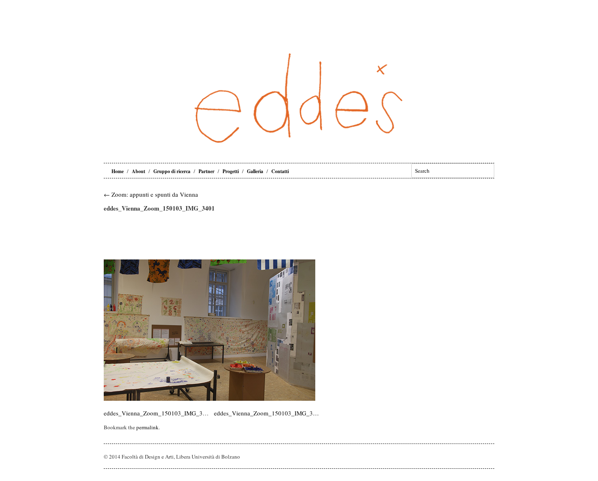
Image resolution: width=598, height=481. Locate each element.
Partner (206, 171)
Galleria (255, 171)
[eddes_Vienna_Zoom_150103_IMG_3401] (209, 398)
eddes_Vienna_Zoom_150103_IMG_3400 (158, 413)
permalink (147, 427)
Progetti (231, 171)
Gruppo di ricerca (171, 171)
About (138, 171)
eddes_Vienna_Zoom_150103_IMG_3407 (267, 413)
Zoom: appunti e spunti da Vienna (151, 194)
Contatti (280, 171)
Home (117, 171)
